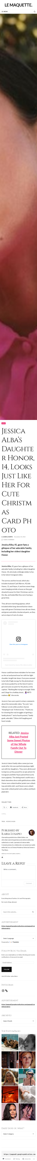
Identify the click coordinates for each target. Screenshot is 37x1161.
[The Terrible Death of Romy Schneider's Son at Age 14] (27, 1042)
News (3, 423)
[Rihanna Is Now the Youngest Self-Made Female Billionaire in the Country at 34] (10, 1111)
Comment (29, 883)
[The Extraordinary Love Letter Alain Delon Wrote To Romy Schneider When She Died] (10, 1042)
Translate (16, 942)
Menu (6, 11)
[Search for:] (16, 912)
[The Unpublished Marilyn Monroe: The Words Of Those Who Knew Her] (27, 1094)
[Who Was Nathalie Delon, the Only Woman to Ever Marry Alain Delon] (27, 1059)
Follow (6, 969)
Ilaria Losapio (8, 537)
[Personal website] (2, 857)
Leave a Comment (9, 540)
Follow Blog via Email (14, 950)
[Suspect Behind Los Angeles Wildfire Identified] (10, 1094)
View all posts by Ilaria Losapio (11, 853)
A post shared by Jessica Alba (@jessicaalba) (18, 665)
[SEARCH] (33, 11)
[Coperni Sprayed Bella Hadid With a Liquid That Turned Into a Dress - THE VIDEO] (10, 1059)
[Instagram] (3, 990)
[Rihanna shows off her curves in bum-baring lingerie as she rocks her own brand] (27, 1111)
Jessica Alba (11, 821)
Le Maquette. (18, 4)
